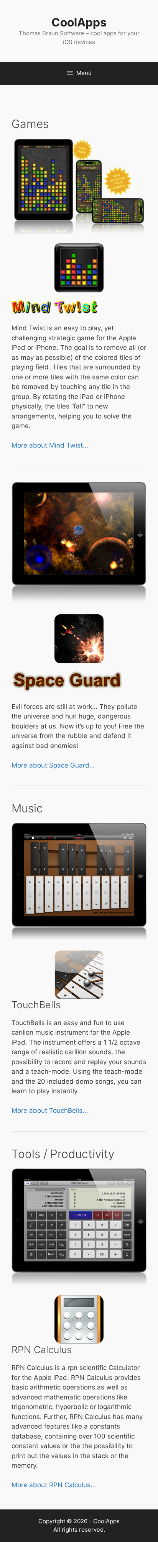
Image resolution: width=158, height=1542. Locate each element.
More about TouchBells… (50, 1110)
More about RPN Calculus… (54, 1485)
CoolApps (79, 22)
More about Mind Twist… (50, 445)
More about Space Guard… (53, 765)
